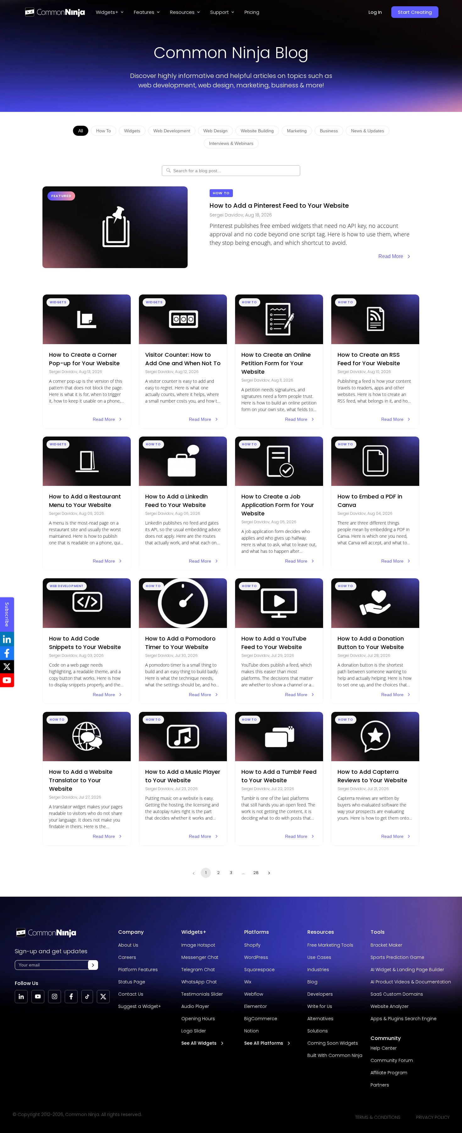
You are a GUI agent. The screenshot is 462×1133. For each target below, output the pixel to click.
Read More (390, 256)
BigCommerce (260, 1018)
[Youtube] (37, 996)
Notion (251, 1031)
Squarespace (259, 969)
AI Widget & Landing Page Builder (407, 969)
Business (329, 130)
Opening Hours (198, 1018)
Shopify (252, 945)
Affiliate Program (389, 1073)
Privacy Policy (432, 1117)
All (80, 130)
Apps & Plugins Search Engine (404, 1018)
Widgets (132, 130)
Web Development (171, 130)
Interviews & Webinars (231, 143)
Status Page (131, 982)
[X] (103, 996)
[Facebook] (71, 996)
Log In (375, 12)
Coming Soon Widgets (332, 1043)
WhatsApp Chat (199, 982)
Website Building (257, 130)
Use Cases (319, 957)
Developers (320, 994)
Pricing (252, 12)
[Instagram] (54, 996)
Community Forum (392, 1060)
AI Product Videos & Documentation (411, 982)
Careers (127, 957)
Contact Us (130, 994)
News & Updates (367, 130)
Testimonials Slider (202, 994)
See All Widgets (199, 1043)
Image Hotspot (198, 945)
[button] (93, 965)
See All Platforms (263, 1043)
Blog (312, 982)
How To (103, 130)
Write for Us (319, 1006)
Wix (247, 982)
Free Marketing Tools (330, 945)
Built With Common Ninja (334, 1055)
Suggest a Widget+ (139, 1006)
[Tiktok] (87, 996)
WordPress (256, 957)
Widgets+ (107, 12)
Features (144, 12)
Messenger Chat (199, 957)
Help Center (384, 1048)
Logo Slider (193, 1031)
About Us (128, 945)
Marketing (297, 130)
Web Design (215, 130)
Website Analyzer (390, 1006)
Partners (380, 1085)
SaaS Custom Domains (397, 994)
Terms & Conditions (377, 1117)
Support (219, 12)
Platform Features (138, 969)
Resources (320, 932)
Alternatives (320, 1018)
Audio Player (195, 1006)
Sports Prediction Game (397, 957)
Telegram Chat (198, 969)
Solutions (317, 1031)
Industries (318, 969)
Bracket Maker (386, 945)
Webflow (253, 994)
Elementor (255, 1006)
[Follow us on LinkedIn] (21, 996)
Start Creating (415, 12)
